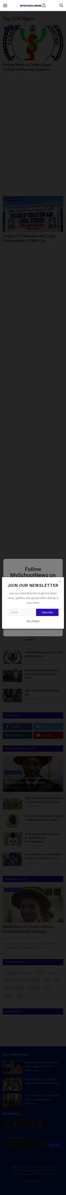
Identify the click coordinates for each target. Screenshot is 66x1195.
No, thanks (33, 621)
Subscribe (47, 612)
